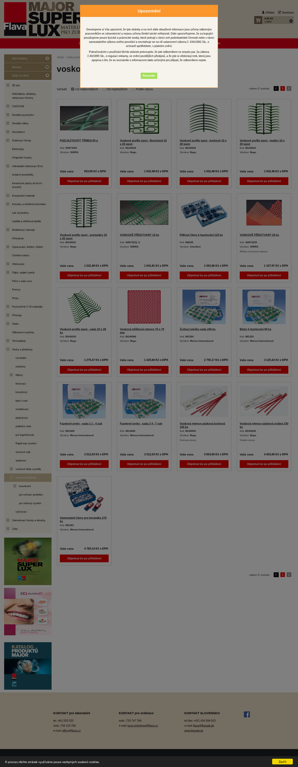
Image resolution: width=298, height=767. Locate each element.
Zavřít (282, 761)
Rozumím (149, 75)
